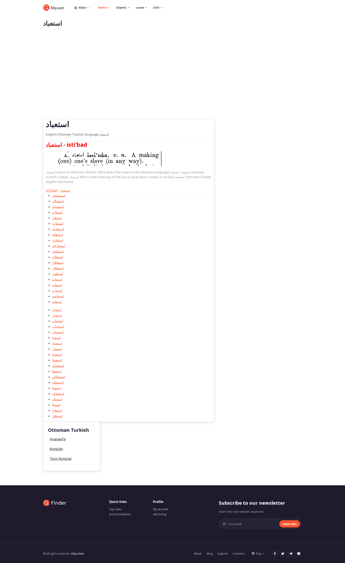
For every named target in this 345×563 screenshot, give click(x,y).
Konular (56, 448)
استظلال (57, 268)
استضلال (58, 201)
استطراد (57, 240)
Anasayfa (57, 439)
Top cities (115, 509)
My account (160, 509)
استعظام (58, 382)
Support (222, 553)
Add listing (159, 514)
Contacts (239, 553)
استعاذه (57, 285)
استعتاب (57, 321)
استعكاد (57, 399)
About (198, 553)
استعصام (58, 365)
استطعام (58, 251)
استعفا (56, 388)
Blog (210, 553)
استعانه (57, 302)
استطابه (57, 212)
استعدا (56, 338)
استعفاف (58, 393)
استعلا (56, 405)
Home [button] (102, 7)
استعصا (57, 360)
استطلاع (57, 257)
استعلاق (57, 416)
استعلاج (57, 410)
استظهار (57, 274)
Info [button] (156, 7)
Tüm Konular (61, 458)
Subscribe (290, 524)
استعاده (57, 279)
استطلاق (57, 262)
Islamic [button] (121, 7)
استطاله (57, 234)
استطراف (58, 246)
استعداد (57, 343)
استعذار (57, 349)
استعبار (57, 315)
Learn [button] (140, 7)
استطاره (57, 223)
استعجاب (58, 326)
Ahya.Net (77, 553)
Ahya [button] (82, 7)
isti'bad (51, 190)
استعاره (57, 290)
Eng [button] (258, 553)
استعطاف (58, 377)
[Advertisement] (172, 79)
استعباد (65, 190)
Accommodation (120, 514)
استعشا (57, 354)
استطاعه (58, 229)
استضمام (58, 207)
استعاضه (58, 296)
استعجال (57, 332)
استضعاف (58, 195)
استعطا (57, 371)
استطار (57, 218)
